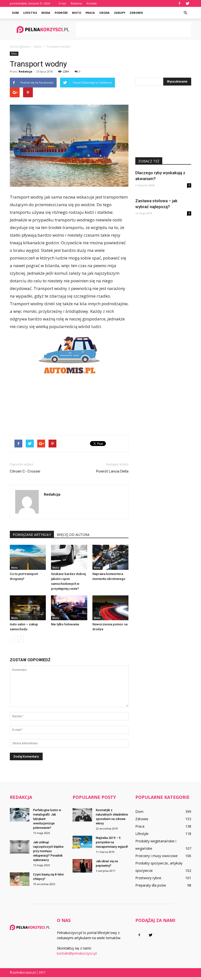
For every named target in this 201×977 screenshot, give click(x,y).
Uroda (104, 12)
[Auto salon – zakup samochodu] (28, 607)
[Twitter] (187, 3)
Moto (76, 12)
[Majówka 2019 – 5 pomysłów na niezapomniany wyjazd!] (82, 842)
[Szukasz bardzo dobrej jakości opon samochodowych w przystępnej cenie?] (69, 557)
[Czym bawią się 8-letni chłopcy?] (19, 879)
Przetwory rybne (148, 878)
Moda (45, 12)
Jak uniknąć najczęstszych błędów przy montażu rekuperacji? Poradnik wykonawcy (48, 851)
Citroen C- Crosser (25, 471)
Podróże (61, 12)
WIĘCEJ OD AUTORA (73, 534)
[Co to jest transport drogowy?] (28, 557)
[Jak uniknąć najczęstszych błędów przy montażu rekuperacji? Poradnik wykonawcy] (19, 847)
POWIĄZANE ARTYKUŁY (32, 534)
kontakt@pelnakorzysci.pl (77, 953)
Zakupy (119, 12)
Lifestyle (30, 12)
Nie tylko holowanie (65, 624)
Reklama (76, 3)
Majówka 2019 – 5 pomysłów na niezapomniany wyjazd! (112, 842)
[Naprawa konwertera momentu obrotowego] (110, 557)
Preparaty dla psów (150, 885)
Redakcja (25, 71)
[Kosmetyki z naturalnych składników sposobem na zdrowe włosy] (82, 814)
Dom (15, 12)
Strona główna (20, 46)
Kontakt (92, 3)
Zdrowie (136, 12)
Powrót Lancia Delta (112, 471)
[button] (185, 13)
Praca (90, 12)
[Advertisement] (133, 29)
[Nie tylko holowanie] (69, 607)
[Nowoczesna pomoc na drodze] (110, 607)
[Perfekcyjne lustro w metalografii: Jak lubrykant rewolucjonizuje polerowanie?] (19, 814)
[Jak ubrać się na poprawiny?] (82, 866)
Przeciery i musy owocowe (156, 855)
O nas (62, 3)
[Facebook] (179, 3)
